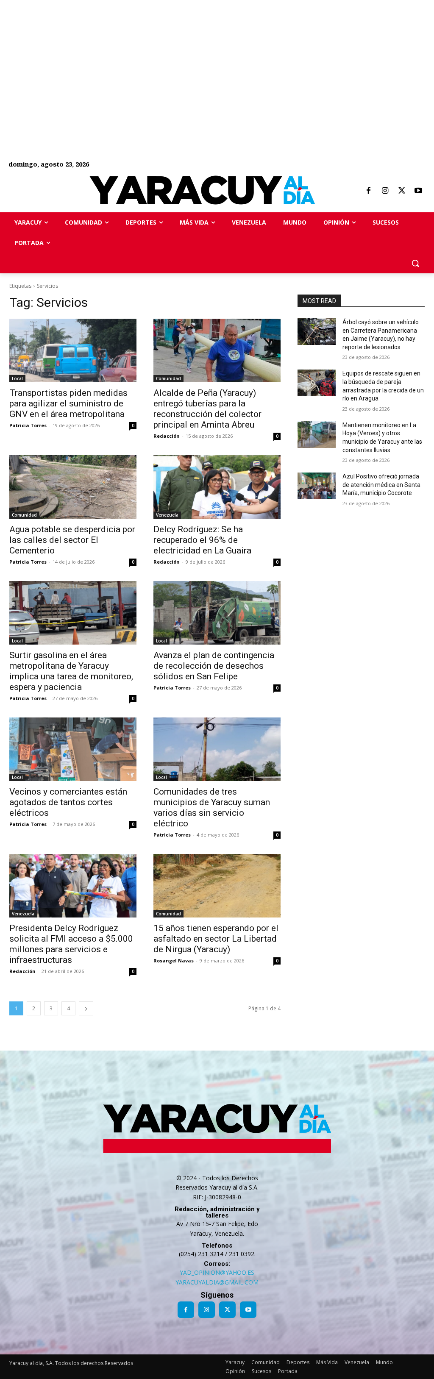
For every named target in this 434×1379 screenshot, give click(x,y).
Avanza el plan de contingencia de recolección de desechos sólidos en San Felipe (213, 665)
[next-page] (86, 1008)
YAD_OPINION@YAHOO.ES (217, 1272)
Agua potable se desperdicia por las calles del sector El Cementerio (72, 540)
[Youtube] (418, 191)
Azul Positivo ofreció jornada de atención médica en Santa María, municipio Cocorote (381, 484)
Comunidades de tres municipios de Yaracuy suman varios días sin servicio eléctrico (211, 808)
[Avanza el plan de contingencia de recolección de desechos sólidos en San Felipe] (217, 613)
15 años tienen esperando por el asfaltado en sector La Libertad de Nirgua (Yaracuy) (215, 938)
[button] (415, 263)
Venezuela (167, 515)
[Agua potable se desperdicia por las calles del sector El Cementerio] (72, 487)
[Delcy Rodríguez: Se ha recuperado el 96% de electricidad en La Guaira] (217, 487)
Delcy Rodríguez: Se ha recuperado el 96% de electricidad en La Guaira (202, 540)
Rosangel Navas (173, 960)
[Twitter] (402, 191)
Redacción (166, 436)
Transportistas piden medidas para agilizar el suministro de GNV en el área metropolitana (68, 403)
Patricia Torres (28, 425)
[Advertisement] (217, 59)
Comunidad (168, 378)
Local (17, 378)
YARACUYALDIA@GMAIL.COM (217, 1282)
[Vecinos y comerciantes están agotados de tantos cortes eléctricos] (72, 749)
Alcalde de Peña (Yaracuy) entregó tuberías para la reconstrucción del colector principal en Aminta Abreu (207, 409)
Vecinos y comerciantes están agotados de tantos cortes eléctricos (68, 802)
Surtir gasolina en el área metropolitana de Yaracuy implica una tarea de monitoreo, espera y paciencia (71, 671)
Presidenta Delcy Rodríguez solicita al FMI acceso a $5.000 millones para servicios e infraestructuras (71, 944)
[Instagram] (385, 191)
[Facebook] (368, 191)
